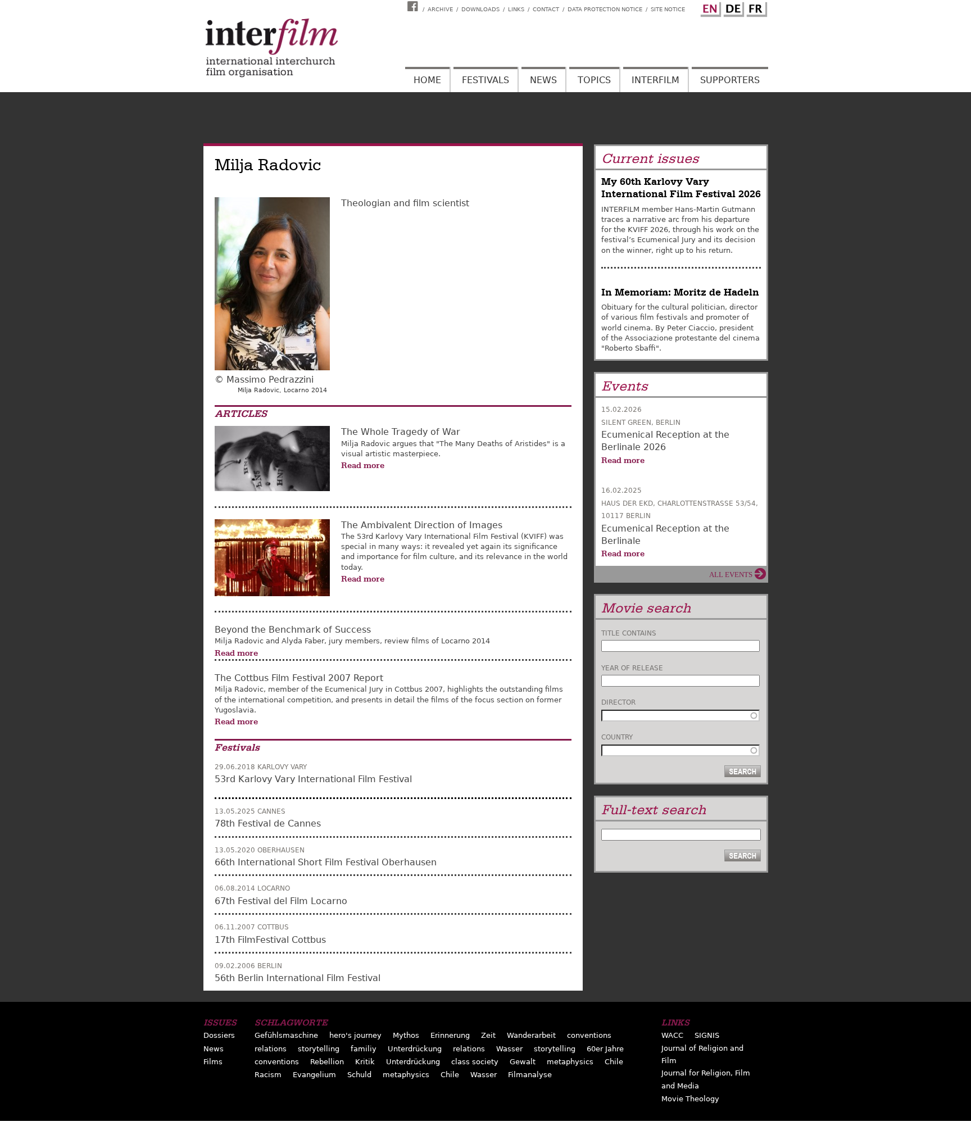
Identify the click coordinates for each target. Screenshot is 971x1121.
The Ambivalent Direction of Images (421, 525)
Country (617, 737)
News (543, 80)
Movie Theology (690, 1099)
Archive (440, 9)
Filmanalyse (530, 1074)
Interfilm (655, 80)
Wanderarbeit (531, 1035)
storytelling (318, 1049)
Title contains (628, 633)
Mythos (406, 1035)
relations (271, 1049)
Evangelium (314, 1074)
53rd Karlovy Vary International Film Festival (313, 779)
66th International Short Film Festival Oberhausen (326, 862)
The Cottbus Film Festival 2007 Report (299, 678)
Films (213, 1062)
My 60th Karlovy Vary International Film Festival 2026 (681, 188)
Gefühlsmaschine (286, 1035)
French (755, 7)
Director (618, 702)
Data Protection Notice (605, 9)
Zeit (488, 1035)
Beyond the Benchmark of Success (293, 629)
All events (730, 574)
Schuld (359, 1074)
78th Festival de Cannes (268, 823)
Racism (268, 1074)
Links (516, 9)
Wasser (509, 1049)
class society (474, 1062)
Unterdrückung (415, 1049)
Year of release (632, 668)
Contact (546, 9)
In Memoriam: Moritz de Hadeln (680, 292)
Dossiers (219, 1035)
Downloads (480, 9)
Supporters (730, 80)
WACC (672, 1035)
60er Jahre (605, 1049)
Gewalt (523, 1062)
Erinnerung (450, 1035)
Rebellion (327, 1062)
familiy (363, 1049)
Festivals (485, 80)
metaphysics (570, 1062)
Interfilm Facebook (414, 6)
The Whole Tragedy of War (400, 431)
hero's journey (355, 1035)
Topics (594, 80)
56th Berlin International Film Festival (297, 978)
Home (427, 80)
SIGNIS (707, 1035)
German (732, 7)
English (709, 7)
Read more (362, 465)
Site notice (668, 9)
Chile (614, 1062)
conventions (589, 1035)
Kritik (365, 1062)
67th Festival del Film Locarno (281, 901)
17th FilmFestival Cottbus (270, 939)
